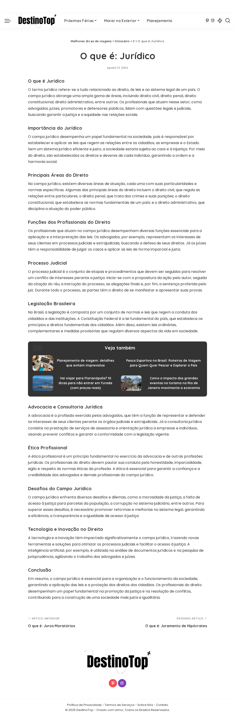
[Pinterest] (207, 21)
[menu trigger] (10, 21)
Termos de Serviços (119, 705)
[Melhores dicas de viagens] (36, 21)
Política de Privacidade (84, 705)
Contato (162, 705)
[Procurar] (227, 21)
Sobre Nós (145, 705)
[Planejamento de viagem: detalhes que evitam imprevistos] (73, 363)
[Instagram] (213, 21)
